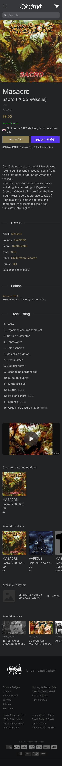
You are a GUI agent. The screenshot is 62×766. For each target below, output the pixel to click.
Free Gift (33, 147)
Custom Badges (11, 687)
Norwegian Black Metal (44, 687)
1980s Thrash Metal (13, 723)
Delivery (6, 699)
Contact (6, 691)
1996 (13, 252)
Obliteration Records (24, 258)
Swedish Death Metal (43, 691)
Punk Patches (39, 699)
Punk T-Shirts (39, 723)
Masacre (16, 234)
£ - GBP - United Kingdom (41, 670)
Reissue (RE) (10, 296)
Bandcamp (8, 708)
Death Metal (19, 246)
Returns (6, 704)
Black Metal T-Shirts (43, 715)
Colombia (20, 240)
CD (15, 264)
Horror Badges (40, 695)
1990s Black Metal (12, 719)
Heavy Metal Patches (13, 715)
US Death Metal (10, 727)
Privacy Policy (10, 695)
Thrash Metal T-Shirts (43, 727)
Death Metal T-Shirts (43, 719)
